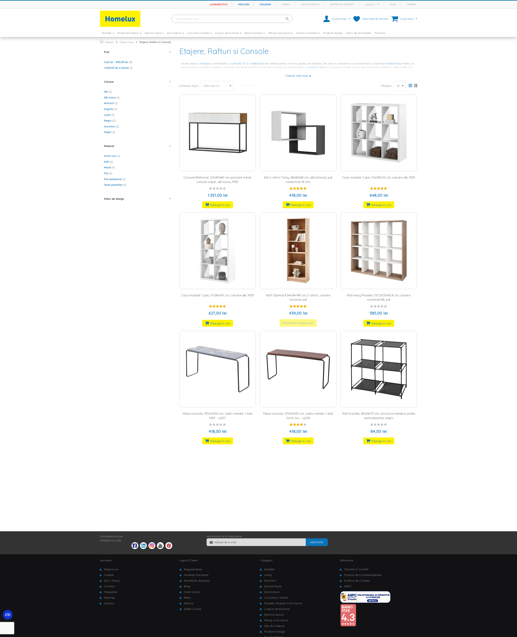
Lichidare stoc (219, 4)
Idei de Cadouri (274, 626)
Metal (109, 167)
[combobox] (231, 19)
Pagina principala (101, 41)
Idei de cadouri (310, 4)
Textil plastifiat (114, 184)
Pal (107, 173)
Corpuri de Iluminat (277, 609)
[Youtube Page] (160, 548)
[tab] (137, 52)
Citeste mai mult (296, 76)
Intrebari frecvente (196, 575)
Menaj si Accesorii (276, 620)
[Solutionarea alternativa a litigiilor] (365, 602)
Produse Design (274, 631)
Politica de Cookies (357, 580)
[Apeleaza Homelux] (379, 4)
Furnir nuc (111, 155)
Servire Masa (272, 586)
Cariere (411, 4)
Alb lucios (111, 97)
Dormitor (270, 580)
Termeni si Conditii (356, 569)
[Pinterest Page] (168, 548)
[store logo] (120, 19)
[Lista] (415, 86)
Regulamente (193, 569)
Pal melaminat (114, 179)
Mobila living (126, 42)
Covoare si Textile (276, 597)
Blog (393, 4)
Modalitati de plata (196, 580)
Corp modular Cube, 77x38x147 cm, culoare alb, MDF (217, 295)
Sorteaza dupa (188, 85)
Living (268, 575)
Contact (370, 4)
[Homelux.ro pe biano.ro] (348, 625)
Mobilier (109, 42)
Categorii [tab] (266, 560)
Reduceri (243, 4)
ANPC (348, 586)
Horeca (286, 4)
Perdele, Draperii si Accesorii (283, 603)
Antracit (110, 103)
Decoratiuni (272, 592)
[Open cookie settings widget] (8, 615)
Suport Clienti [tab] (189, 560)
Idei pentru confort (342, 4)
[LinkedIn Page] (143, 548)
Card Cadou (192, 592)
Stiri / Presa (112, 580)
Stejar (109, 132)
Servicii (188, 603)
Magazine (265, 4)
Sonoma (111, 126)
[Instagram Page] (151, 548)
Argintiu (110, 109)
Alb (107, 91)
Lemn (108, 114)
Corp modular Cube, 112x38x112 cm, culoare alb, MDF (378, 177)
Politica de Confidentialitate (362, 575)
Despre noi (111, 569)
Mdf (108, 161)
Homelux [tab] (106, 560)
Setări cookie (192, 609)
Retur (187, 597)
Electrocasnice (274, 614)
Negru (109, 120)
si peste (117, 67)
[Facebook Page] (134, 546)
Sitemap (109, 597)
